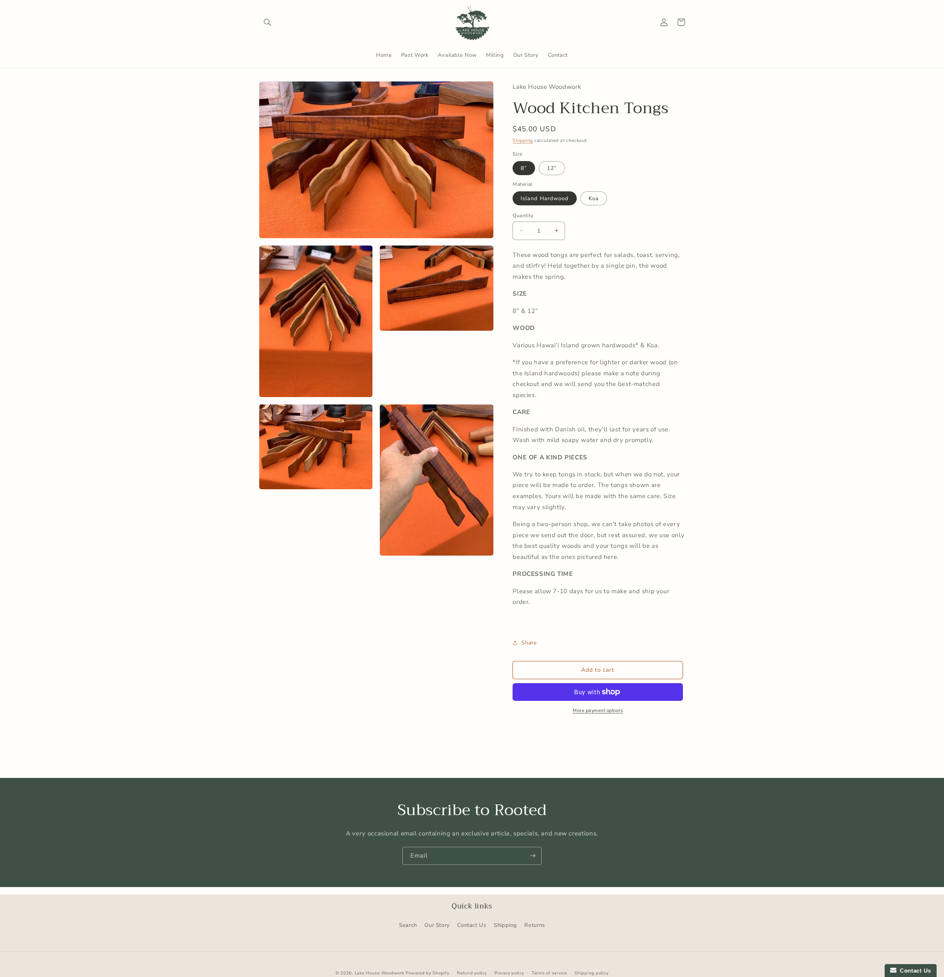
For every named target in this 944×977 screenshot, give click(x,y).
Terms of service (549, 973)
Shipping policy (591, 973)
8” (524, 168)
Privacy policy (509, 973)
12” (552, 168)
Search (408, 925)
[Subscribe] (532, 856)
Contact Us (471, 925)
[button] (267, 22)
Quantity (523, 215)
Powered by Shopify (427, 973)
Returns (534, 925)
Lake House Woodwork (380, 973)
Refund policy (472, 973)
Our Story (437, 925)
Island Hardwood (545, 198)
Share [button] (529, 642)
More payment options (598, 710)
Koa (594, 198)
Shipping (523, 140)
